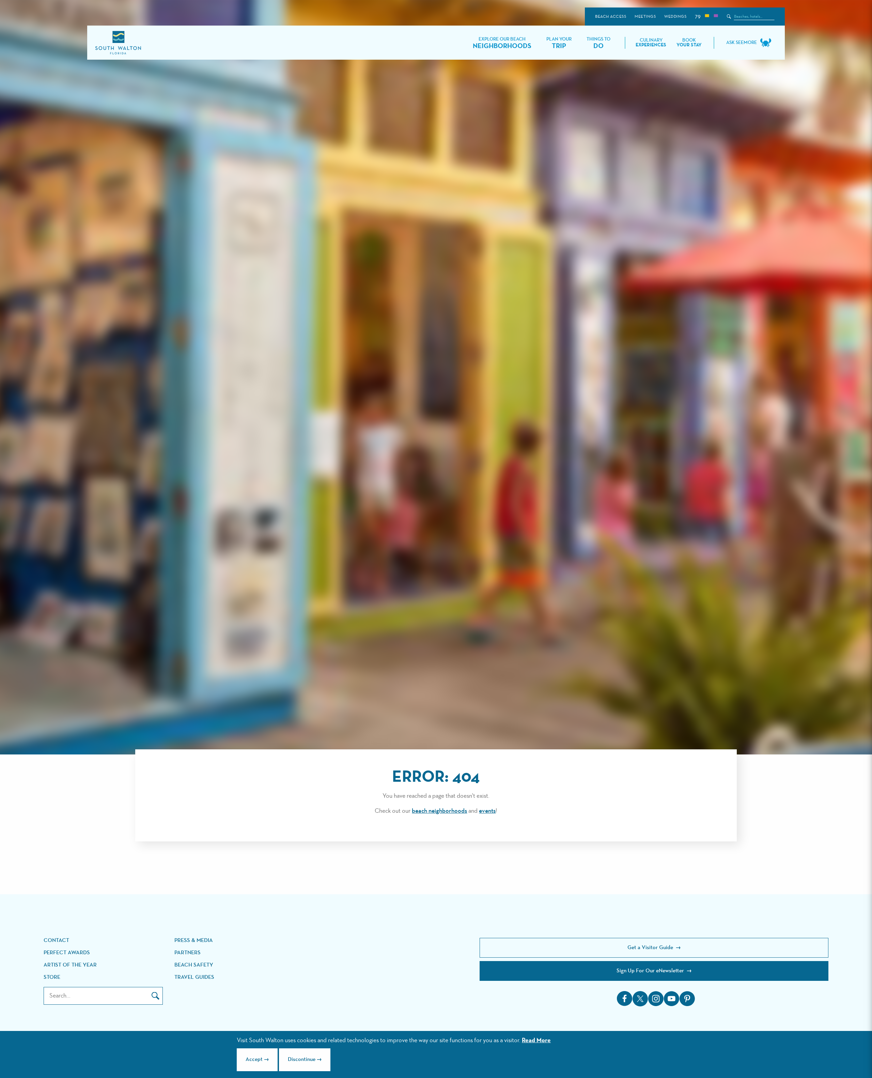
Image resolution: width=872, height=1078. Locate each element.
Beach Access (610, 17)
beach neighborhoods (439, 811)
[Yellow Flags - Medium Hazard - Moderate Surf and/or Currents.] (707, 16)
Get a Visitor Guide (650, 947)
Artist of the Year (70, 965)
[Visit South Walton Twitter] (640, 998)
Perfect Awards (67, 953)
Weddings (675, 17)
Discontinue (301, 1059)
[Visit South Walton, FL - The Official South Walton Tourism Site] (118, 43)
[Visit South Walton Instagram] (656, 998)
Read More (536, 1040)
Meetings (645, 17)
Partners (187, 953)
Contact (56, 940)
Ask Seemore (741, 42)
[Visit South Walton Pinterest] (687, 998)
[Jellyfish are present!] (715, 16)
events (487, 811)
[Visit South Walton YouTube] (671, 998)
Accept (254, 1059)
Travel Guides (194, 977)
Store (52, 977)
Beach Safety (193, 965)
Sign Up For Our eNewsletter (651, 971)
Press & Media (193, 940)
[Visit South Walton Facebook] (625, 998)
